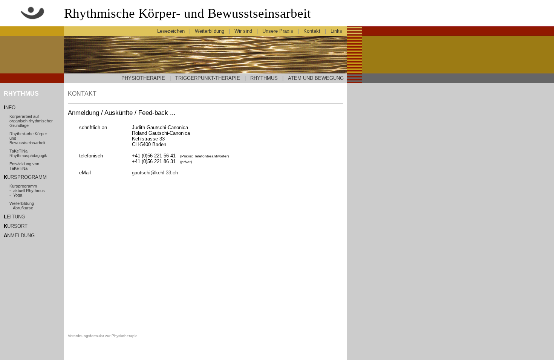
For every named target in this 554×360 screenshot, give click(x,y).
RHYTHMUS (264, 78)
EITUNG (16, 217)
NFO (10, 107)
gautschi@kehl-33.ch (155, 172)
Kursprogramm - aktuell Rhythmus (27, 188)
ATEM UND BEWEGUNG (316, 78)
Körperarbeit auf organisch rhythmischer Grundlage (31, 121)
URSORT (17, 226)
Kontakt (311, 31)
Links (337, 31)
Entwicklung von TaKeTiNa (24, 166)
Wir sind (243, 31)
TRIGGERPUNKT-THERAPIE (207, 78)
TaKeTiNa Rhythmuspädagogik (28, 153)
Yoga (17, 195)
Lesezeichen (171, 31)
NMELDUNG (21, 235)
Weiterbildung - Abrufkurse (21, 205)
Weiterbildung (209, 31)
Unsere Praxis (277, 31)
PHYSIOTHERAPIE (143, 78)
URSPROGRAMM (27, 177)
